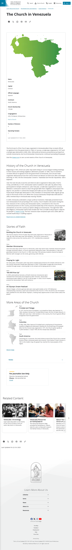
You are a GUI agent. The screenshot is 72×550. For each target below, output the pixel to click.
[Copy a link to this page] (25, 441)
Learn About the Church (12, 8)
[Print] (21, 21)
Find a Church (12, 119)
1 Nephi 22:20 (19, 211)
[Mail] (26, 21)
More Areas (10, 350)
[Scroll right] (68, 418)
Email (11, 380)
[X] (13, 21)
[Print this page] (16, 441)
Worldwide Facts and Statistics (29, 8)
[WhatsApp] (17, 21)
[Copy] (30, 21)
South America (42, 8)
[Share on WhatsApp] (12, 441)
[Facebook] (9, 21)
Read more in (15, 217)
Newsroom (15, 157)
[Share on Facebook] (4, 441)
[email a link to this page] (20, 441)
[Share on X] (8, 441)
